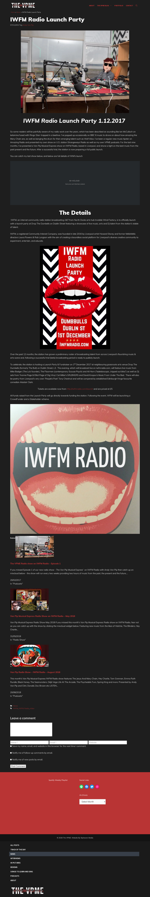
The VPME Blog (103, 5)
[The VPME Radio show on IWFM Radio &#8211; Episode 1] (34, 557)
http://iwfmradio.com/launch (79, 389)
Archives (83, 795)
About (91, 5)
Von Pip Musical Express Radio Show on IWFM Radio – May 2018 (42, 616)
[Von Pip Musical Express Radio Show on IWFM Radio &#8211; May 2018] (29, 609)
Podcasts (14, 876)
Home (13, 12)
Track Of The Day (18, 849)
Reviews (13, 867)
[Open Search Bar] (136, 5)
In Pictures (15, 862)
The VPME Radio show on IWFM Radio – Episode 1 (35, 563)
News (19, 12)
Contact (129, 5)
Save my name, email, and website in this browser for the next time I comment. (49, 746)
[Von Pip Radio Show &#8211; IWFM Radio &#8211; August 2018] (29, 666)
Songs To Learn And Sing (21, 871)
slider (32, 708)
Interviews (15, 858)
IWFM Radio (24, 708)
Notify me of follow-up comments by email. (32, 752)
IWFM (15, 708)
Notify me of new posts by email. (27, 759)
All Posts (14, 845)
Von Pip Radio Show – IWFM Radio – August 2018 (35, 672)
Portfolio (118, 5)
